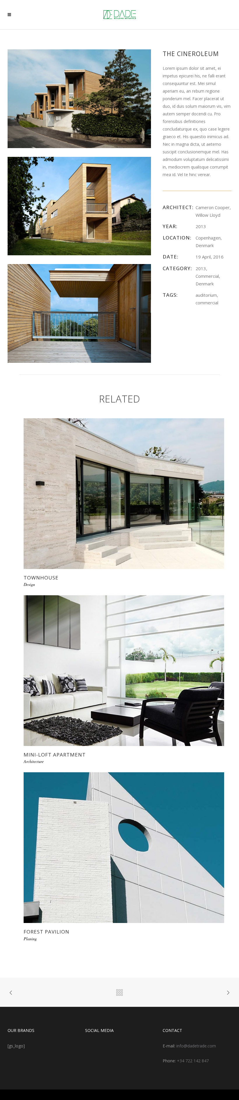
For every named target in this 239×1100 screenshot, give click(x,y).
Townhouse (41, 577)
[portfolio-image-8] (79, 98)
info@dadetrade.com (196, 1046)
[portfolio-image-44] (79, 205)
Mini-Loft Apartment (55, 754)
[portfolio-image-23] (79, 313)
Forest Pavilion (46, 931)
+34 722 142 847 (193, 1060)
